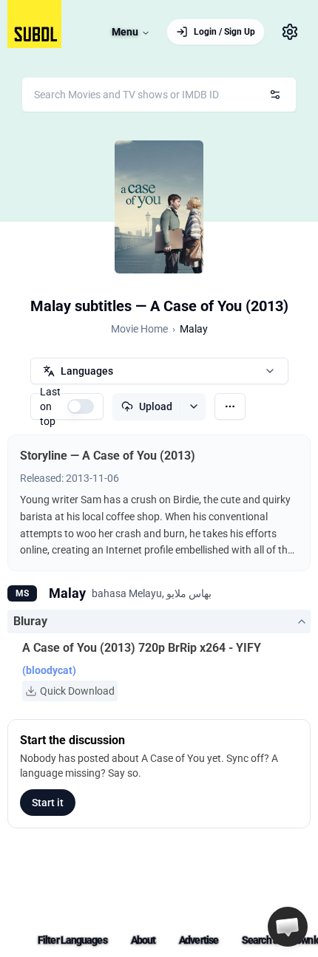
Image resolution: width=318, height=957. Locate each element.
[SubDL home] (34, 24)
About (143, 940)
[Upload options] (193, 406)
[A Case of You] (159, 206)
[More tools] (230, 406)
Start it (48, 802)
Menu (125, 32)
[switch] (80, 406)
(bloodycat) (49, 670)
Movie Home (139, 329)
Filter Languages (72, 940)
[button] (288, 927)
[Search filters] (275, 94)
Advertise (198, 940)
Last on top (50, 406)
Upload (155, 406)
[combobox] (159, 95)
